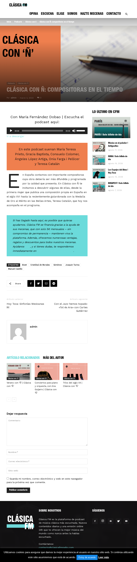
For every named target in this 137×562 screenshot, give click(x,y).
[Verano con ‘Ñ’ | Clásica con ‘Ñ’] (19, 371)
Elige (60, 14)
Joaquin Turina (72, 265)
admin (14, 98)
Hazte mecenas (91, 14)
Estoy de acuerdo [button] (87, 557)
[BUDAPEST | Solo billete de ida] (99, 187)
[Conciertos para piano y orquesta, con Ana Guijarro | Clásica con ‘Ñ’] (47, 371)
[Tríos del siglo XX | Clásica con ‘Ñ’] (75, 371)
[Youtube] (126, 521)
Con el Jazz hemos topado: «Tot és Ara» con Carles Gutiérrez (71, 307)
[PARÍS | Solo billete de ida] (111, 127)
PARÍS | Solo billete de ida (108, 135)
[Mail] (110, 521)
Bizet (24, 265)
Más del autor (53, 358)
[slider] (81, 130)
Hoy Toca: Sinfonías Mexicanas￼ (25, 305)
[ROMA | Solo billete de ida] (99, 160)
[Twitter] (118, 521)
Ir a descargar (15, 136)
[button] (126, 14)
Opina (33, 14)
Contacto (113, 14)
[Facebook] (95, 521)
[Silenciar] (74, 130)
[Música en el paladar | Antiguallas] (99, 146)
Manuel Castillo (15, 269)
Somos (72, 14)
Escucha (47, 14)
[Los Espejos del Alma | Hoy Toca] (99, 173)
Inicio (9, 22)
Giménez (57, 265)
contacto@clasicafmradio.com (56, 547)
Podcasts (18, 22)
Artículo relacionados (23, 358)
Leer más (103, 557)
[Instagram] (102, 521)
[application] (47, 130)
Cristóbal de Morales (40, 265)
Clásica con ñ (30, 22)
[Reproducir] (11, 130)
